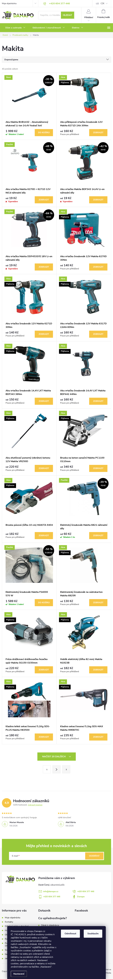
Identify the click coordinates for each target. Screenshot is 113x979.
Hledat (67, 15)
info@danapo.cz (50, 891)
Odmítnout (70, 933)
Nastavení (18, 973)
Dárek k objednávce (50, 925)
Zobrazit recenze (35, 805)
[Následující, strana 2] (56, 769)
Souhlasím (93, 933)
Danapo (81, 896)
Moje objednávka (9, 3)
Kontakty (9, 921)
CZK (102, 3)
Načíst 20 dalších (54, 756)
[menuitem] (15, 27)
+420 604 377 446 (85, 891)
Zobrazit (98, 132)
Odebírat (94, 855)
